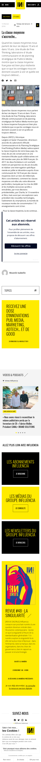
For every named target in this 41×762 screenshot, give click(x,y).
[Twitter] (7, 81)
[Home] (20, 4)
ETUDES (16, 17)
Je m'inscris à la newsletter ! (18, 341)
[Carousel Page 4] (22, 432)
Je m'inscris (20, 542)
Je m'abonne (20, 473)
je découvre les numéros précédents (20, 678)
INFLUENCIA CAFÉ (9, 411)
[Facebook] (3, 81)
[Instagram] (22, 720)
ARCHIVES (6, 17)
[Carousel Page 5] (24, 432)
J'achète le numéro (20, 661)
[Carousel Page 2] (18, 432)
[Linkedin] (11, 81)
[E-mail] (15, 81)
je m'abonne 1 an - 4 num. (20, 670)
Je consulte (20, 508)
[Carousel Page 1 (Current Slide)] (16, 432)
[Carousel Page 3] (20, 432)
